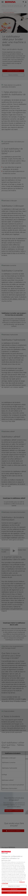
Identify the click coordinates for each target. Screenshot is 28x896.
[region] (14, 872)
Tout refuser (14, 889)
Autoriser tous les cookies (14, 892)
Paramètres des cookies (14, 886)
